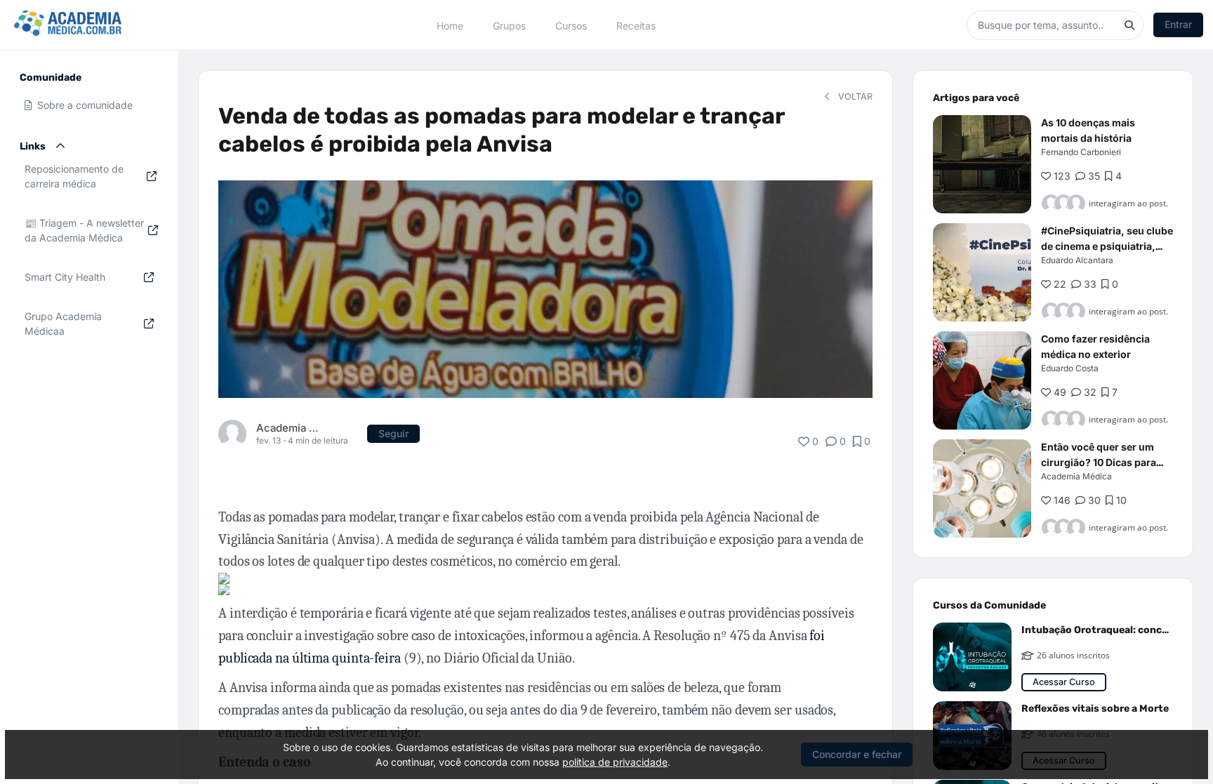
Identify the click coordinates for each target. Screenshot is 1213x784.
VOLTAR (854, 96)
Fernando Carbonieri (1081, 152)
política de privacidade (615, 762)
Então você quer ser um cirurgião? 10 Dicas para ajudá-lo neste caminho (1098, 462)
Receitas (636, 25)
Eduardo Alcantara (1077, 260)
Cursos (571, 25)
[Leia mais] (982, 164)
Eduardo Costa (1070, 368)
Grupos (509, 25)
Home (450, 25)
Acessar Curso (1064, 682)
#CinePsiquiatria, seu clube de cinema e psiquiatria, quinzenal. (1107, 246)
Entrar (1178, 24)
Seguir (393, 433)
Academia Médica (288, 427)
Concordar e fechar (856, 754)
